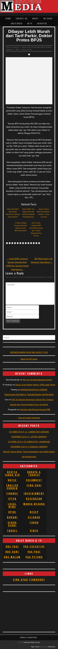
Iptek (12, 498)
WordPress (51, 647)
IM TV (29, 23)
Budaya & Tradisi (34, 473)
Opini (12, 512)
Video (34, 530)
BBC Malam (12, 557)
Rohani (12, 517)
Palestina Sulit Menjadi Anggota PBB (35, 409)
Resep (34, 512)
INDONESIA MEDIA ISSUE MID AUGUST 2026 (29, 352)
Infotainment (34, 493)
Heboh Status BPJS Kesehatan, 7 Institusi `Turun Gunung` (44, 213)
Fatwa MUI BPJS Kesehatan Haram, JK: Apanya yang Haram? (13, 213)
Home (8, 18)
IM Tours (47, 18)
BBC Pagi (12, 546)
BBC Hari (12, 552)
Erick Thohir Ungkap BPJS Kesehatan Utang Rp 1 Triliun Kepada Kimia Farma (36, 229)
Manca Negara (34, 504)
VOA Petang (34, 557)
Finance (12, 493)
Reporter (16, 47)
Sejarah (34, 517)
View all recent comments (29, 417)
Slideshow (9, 50)
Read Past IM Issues (29, 359)
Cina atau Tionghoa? (29, 579)
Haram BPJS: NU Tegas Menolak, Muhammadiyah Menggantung (28, 213)
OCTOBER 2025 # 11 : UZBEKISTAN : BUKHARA (29, 431)
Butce (12, 480)
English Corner (12, 487)
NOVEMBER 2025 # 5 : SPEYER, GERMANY (29, 436)
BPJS (17, 50)
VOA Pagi (34, 552)
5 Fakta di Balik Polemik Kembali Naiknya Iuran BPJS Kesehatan (20, 227)
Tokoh (34, 522)
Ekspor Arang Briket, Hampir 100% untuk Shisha (35, 384)
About (35, 18)
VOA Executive (34, 546)
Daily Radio (16, 23)
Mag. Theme (35, 647)
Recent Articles (46, 47)
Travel (12, 530)
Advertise (42, 23)
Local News (12, 505)
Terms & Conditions (28, 637)
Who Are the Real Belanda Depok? (37, 379)
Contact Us (21, 18)
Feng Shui (34, 485)
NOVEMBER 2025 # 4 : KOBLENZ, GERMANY (29, 446)
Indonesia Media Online (32, 642)
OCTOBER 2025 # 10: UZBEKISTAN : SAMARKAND (29, 441)
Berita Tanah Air (27, 47)
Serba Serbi (12, 524)
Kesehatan (37, 47)
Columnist (34, 480)
